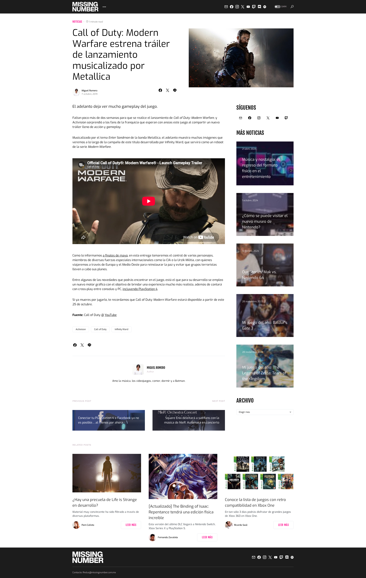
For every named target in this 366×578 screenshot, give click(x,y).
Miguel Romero (89, 90)
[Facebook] (231, 6)
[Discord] (259, 6)
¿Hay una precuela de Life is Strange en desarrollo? (104, 502)
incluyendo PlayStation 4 (140, 289)
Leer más (131, 525)
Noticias (77, 21)
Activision (81, 329)
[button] (280, 6)
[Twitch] (254, 6)
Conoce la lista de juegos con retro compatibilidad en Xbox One (255, 502)
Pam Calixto (88, 525)
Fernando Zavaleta (168, 537)
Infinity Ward (121, 329)
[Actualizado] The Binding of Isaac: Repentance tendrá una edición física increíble (181, 512)
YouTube (111, 315)
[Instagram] (237, 6)
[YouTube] (248, 6)
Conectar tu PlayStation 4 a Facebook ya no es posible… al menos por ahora (108, 420)
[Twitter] (242, 6)
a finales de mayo (115, 255)
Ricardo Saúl (240, 525)
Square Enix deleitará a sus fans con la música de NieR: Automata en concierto (191, 420)
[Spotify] (264, 6)
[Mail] (226, 6)
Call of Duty (100, 329)
